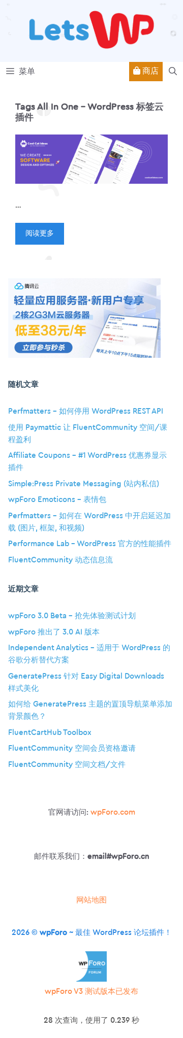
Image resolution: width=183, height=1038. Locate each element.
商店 (149, 71)
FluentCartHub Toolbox (50, 732)
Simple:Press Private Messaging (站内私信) (83, 484)
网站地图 (91, 900)
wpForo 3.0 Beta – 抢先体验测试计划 (72, 616)
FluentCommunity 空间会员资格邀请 (72, 748)
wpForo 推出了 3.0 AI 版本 (54, 632)
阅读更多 (39, 233)
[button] (173, 71)
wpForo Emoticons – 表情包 (57, 500)
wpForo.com (112, 812)
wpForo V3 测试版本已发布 (91, 991)
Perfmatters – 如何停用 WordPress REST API (85, 411)
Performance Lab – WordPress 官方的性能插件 (89, 544)
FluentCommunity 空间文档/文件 (67, 764)
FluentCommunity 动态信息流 (60, 560)
